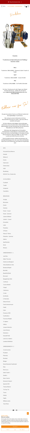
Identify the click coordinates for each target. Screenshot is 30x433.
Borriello (5, 270)
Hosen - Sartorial (7, 213)
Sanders (5, 375)
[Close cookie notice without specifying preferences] (28, 413)
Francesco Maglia (7, 318)
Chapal (5, 287)
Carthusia (5, 281)
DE (4, 6)
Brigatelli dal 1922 (7, 279)
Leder (4, 225)
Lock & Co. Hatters (7, 338)
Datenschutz (6, 165)
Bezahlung (5, 171)
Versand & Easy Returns (9, 151)
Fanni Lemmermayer (8, 304)
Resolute (5, 358)
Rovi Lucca (5, 369)
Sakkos (5, 239)
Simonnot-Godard (7, 381)
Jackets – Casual (7, 219)
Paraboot (5, 352)
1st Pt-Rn (5, 256)
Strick (4, 245)
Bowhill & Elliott (7, 273)
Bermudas (5, 202)
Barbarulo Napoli (7, 267)
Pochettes (5, 228)
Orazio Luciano (7, 349)
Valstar (5, 395)
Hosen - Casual (7, 211)
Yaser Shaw (6, 403)
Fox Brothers (6, 315)
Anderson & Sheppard (8, 261)
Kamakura (5, 333)
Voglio (4, 398)
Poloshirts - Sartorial (8, 236)
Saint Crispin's (6, 372)
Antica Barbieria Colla (8, 264)
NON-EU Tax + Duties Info (9, 174)
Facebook (5, 182)
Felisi (4, 310)
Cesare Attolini (6, 284)
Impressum (6, 162)
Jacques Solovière (7, 327)
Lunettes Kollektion (7, 341)
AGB (4, 168)
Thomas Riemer (7, 386)
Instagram (5, 188)
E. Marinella (6, 298)
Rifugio (5, 361)
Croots (4, 293)
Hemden (5, 208)
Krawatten (5, 222)
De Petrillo (5, 296)
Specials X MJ (6, 384)
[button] (1, 6)
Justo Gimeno (6, 330)
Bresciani (5, 276)
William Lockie (6, 401)
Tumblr (5, 185)
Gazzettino (5, 191)
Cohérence (6, 290)
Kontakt (5, 154)
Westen (5, 247)
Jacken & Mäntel (7, 216)
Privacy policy (4, 415)
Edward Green (6, 301)
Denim (4, 205)
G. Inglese (5, 321)
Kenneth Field (6, 335)
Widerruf (5, 157)
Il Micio (5, 324)
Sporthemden (6, 242)
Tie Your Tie (6, 389)
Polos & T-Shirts (7, 233)
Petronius (5, 355)
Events (4, 160)
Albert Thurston (7, 259)
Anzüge (5, 199)
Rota (4, 367)
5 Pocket (5, 230)
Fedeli (4, 307)
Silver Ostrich (6, 378)
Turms (4, 392)
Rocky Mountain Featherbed (10, 364)
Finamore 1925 (6, 313)
